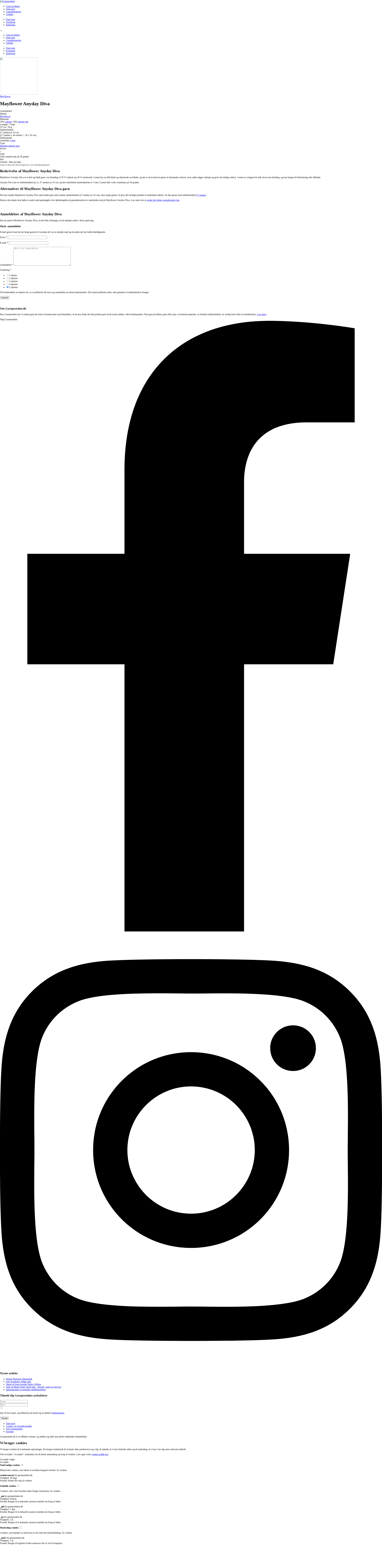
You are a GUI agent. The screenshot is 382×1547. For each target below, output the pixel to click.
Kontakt (10, 1431)
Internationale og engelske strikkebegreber (26, 1389)
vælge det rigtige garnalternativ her (163, 200)
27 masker (201, 195)
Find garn (10, 9)
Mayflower (5, 96)
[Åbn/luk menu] (1, 30)
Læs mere (261, 314)
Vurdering (5, 270)
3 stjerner (13, 281)
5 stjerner (13, 287)
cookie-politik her (100, 1454)
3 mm (12, 140)
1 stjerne (13, 275)
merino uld (23, 121)
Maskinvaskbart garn (10, 146)
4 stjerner (13, 284)
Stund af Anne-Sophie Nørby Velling (23, 1384)
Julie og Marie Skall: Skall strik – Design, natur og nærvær (33, 1387)
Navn (3, 237)
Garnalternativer (13, 11)
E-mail (4, 243)
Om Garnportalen (14, 1429)
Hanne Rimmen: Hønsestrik (19, 1379)
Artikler (9, 14)
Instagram (10, 25)
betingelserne (58, 1413)
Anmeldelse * (6, 265)
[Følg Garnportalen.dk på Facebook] (191, 930)
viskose (8, 121)
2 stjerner (13, 278)
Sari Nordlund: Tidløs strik (18, 1381)
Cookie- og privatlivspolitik (19, 1426)
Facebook (10, 22)
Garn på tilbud (13, 6)
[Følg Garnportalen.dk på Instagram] (191, 1367)
